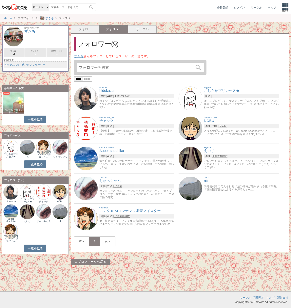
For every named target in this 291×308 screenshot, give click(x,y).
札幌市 (223, 156)
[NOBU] (190, 128)
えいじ (27, 221)
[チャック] (86, 128)
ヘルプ (270, 297)
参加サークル (57, 53)
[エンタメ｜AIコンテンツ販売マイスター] (43, 147)
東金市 (126, 96)
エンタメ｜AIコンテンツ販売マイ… (44, 154)
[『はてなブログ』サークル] (14, 102)
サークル (142, 29)
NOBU (60, 201)
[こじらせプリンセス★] (190, 98)
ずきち (79, 56)
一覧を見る (35, 119)
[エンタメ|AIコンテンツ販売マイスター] (86, 218)
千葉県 (118, 96)
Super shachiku (11, 220)
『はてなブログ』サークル (13, 111)
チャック (43, 201)
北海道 (216, 156)
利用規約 (258, 297)
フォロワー (35, 53)
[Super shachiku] (86, 158)
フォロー (85, 29)
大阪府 (223, 126)
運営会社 (282, 297)
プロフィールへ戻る (92, 261)
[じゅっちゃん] (86, 188)
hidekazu (11, 201)
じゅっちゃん (60, 156)
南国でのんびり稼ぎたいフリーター (24, 64)
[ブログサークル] (14, 7)
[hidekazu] (86, 98)
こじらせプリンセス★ (11, 155)
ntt (27, 156)
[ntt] (190, 188)
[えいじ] (190, 158)
